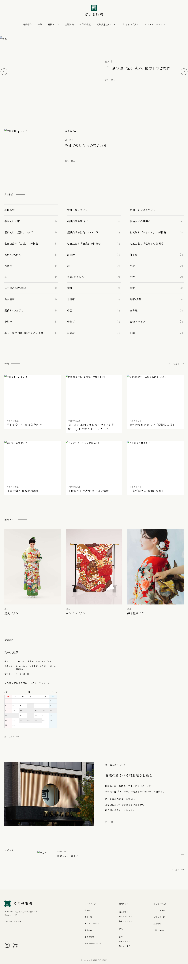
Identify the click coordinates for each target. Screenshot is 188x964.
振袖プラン (53, 24)
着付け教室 (85, 24)
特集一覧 (88, 917)
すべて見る (174, 363)
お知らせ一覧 (159, 917)
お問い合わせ (159, 930)
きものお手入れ (131, 24)
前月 (7, 692)
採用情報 (157, 923)
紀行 (121, 936)
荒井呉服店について (106, 24)
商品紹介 (88, 910)
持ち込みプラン (125, 921)
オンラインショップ (155, 24)
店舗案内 (69, 24)
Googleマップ (10, 914)
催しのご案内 (124, 946)
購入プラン (124, 912)
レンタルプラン (125, 916)
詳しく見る (9, 736)
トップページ (90, 903)
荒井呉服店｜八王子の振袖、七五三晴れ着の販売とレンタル (94, 10)
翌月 (53, 692)
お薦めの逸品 (124, 941)
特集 (39, 24)
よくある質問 (159, 910)
